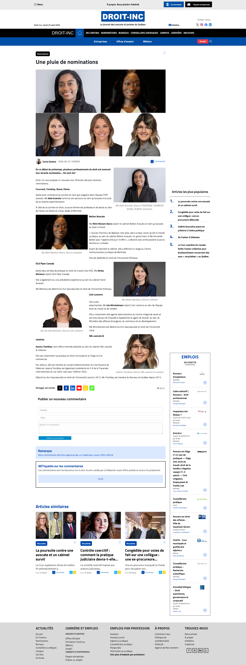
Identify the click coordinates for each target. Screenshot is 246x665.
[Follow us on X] (197, 24)
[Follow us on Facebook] (206, 24)
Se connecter (176, 4)
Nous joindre (123, 4)
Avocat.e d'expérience (179, 375)
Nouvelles (41, 543)
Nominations (109, 33)
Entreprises (100, 41)
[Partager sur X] (59, 388)
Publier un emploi (73, 660)
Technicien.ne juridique (121, 651)
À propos (111, 4)
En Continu (92, 33)
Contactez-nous (162, 634)
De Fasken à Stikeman (189, 237)
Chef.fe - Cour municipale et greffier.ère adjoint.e (180, 545)
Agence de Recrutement (166, 647)
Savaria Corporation (180, 507)
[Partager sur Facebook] (66, 388)
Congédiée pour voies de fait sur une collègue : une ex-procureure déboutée (194, 215)
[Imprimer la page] (85, 388)
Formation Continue (75, 642)
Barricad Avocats (179, 382)
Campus (164, 33)
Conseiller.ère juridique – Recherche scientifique (179, 568)
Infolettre (175, 24)
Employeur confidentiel (181, 532)
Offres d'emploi (125, 41)
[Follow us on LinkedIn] (210, 24)
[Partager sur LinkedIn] (72, 388)
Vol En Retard (178, 443)
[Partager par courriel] (79, 388)
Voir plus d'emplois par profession (127, 654)
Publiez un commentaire (54, 438)
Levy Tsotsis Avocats (180, 491)
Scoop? (203, 41)
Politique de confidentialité (162, 639)
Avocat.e (177, 433)
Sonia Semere (49, 161)
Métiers (147, 41)
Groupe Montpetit (179, 403)
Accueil (39, 634)
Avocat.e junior (117, 637)
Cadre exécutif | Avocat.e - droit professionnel (180, 395)
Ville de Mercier (178, 555)
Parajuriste (115, 647)
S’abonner (189, 644)
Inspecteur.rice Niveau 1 (180, 413)
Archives (189, 33)
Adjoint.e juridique (119, 641)
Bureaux (124, 33)
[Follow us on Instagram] (201, 24)
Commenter (60, 572)
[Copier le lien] (91, 388)
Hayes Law (177, 611)
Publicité (135, 4)
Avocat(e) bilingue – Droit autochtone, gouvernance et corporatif (182, 593)
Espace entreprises (201, 4)
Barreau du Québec (179, 425)
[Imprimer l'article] (74, 572)
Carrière (176, 33)
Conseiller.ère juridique (179, 500)
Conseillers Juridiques (144, 33)
